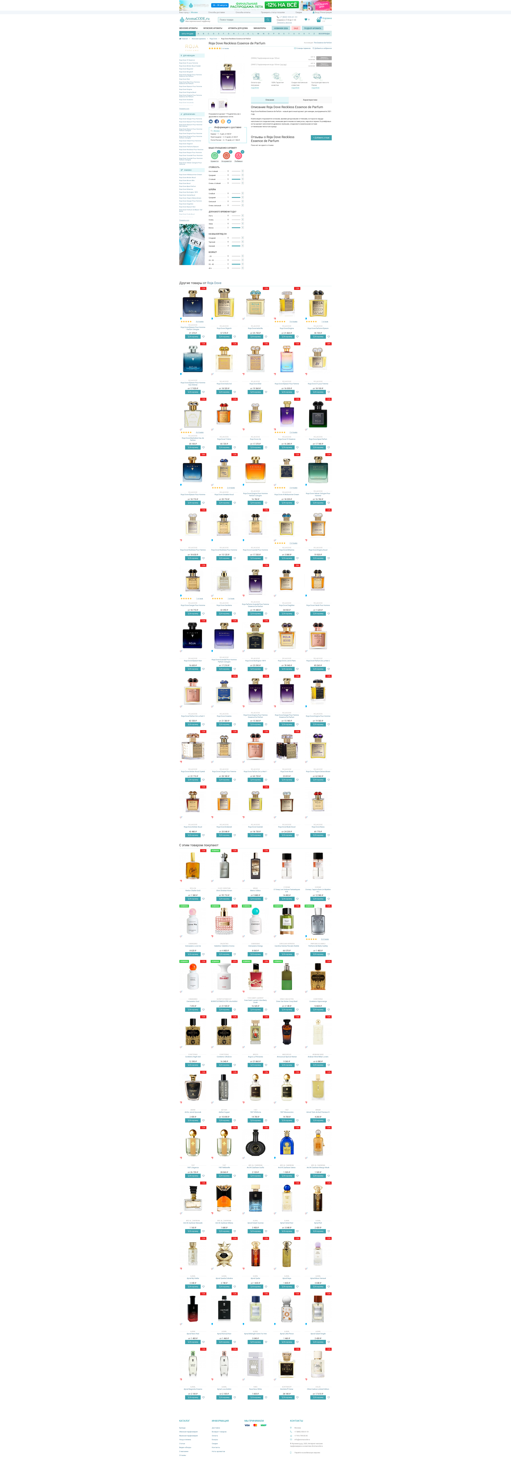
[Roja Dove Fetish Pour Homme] (318, 580)
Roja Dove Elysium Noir (187, 207)
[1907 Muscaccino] (286, 1087)
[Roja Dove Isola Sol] (224, 358)
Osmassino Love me (193, 946)
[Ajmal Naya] (286, 1253)
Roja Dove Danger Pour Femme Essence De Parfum (190, 75)
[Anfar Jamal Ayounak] (192, 1087)
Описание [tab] (269, 100)
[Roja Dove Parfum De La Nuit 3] (192, 691)
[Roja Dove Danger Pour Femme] (224, 747)
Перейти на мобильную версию (307, 1453)
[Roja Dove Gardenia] (224, 580)
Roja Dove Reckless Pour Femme (193, 550)
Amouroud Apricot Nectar (287, 1057)
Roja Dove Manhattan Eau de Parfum (193, 439)
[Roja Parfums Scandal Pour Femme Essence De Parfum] (255, 580)
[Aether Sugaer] (224, 1087)
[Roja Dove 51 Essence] (286, 414)
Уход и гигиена (185, 1440)
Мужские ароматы (212, 28)
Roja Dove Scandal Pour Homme (191, 155)
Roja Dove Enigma (185, 89)
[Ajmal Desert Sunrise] (255, 1198)
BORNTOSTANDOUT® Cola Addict (224, 1001)
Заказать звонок (284, 22)
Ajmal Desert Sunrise (255, 1223)
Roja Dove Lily (255, 439)
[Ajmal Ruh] (318, 1198)
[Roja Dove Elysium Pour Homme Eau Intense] (192, 358)
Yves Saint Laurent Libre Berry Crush (255, 1001)
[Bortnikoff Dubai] (286, 1364)
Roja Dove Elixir (184, 79)
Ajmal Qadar (255, 1278)
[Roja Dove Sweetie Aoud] (224, 469)
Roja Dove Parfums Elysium (189, 147)
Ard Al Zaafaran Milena (224, 1223)
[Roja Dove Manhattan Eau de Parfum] (192, 414)
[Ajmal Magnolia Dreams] (192, 1364)
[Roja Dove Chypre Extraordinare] (318, 746)
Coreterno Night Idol (193, 1057)
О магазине (183, 1451)
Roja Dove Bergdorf (186, 72)
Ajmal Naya (287, 1278)
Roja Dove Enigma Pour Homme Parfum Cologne (190, 137)
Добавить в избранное (323, 48)
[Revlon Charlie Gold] (192, 865)
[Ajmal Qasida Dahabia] (224, 1253)
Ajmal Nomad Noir (224, 1334)
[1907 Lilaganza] (192, 1142)
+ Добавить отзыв (321, 138)
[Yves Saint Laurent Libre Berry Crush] (255, 976)
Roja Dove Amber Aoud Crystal (190, 66)
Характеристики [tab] (310, 100)
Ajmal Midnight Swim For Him (255, 1334)
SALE (296, 28)
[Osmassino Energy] (255, 921)
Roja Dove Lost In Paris (287, 661)
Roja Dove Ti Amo (224, 439)
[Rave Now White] (255, 1364)
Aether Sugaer (224, 1112)
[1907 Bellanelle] (224, 1142)
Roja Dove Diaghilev (186, 204)
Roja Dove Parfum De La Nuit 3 (193, 716)
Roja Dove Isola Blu (255, 328)
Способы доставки (216, 12)
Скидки (299, 12)
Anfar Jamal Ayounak (193, 1112)
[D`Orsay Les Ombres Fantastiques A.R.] (286, 865)
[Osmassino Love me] (192, 921)
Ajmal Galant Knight (318, 1334)
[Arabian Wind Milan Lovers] (318, 1031)
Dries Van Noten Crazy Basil (286, 1001)
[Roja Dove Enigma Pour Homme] (318, 691)
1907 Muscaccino (287, 1112)
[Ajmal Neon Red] (192, 1308)
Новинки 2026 (281, 28)
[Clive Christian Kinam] (224, 865)
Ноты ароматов (218, 1451)
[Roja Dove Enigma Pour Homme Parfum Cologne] (255, 469)
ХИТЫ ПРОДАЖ (187, 34)
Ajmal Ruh (318, 1223)
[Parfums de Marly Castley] (318, 921)
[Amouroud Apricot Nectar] (286, 1031)
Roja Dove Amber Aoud (187, 177)
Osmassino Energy (255, 946)
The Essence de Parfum (323, 43)
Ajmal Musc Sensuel (318, 1278)
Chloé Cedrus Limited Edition (318, 1389)
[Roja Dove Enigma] (286, 303)
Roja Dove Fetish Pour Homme (190, 141)
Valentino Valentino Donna (224, 946)
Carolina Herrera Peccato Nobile (287, 946)
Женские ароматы (188, 28)
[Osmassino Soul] (192, 976)
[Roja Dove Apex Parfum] (318, 414)
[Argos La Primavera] (255, 1031)
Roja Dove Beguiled (186, 69)
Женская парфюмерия (188, 1432)
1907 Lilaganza (193, 1168)
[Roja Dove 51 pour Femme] (318, 359)
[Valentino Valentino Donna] (224, 921)
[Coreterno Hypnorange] (318, 976)
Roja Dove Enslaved (186, 100)
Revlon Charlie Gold (193, 891)
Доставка (216, 1428)
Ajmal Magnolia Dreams (193, 1389)
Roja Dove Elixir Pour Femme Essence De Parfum (189, 82)
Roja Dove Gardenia (224, 605)
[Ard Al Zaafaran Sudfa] (255, 1142)
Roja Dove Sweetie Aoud (224, 494)
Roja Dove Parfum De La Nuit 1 (255, 771)
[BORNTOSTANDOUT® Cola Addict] (224, 976)
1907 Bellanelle (224, 1168)
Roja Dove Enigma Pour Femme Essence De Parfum (190, 96)
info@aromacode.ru (302, 1440)
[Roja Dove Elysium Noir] (192, 635)
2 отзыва (225, 48)
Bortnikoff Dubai (286, 1389)
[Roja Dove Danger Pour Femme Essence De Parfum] (286, 691)
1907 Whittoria (255, 1112)
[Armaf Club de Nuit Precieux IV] (318, 1087)
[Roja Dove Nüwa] (318, 802)
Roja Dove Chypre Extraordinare (190, 198)
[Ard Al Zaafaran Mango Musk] (318, 1142)
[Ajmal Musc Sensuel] (318, 1253)
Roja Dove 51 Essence (187, 60)
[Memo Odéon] (255, 865)
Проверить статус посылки (273, 12)
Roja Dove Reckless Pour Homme (191, 149)
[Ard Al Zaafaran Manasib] (192, 1198)
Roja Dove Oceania (224, 716)
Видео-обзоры (185, 1447)
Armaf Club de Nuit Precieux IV (318, 1112)
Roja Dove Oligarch (186, 144)
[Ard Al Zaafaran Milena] (224, 1198)
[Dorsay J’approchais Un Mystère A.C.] (318, 865)
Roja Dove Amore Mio (187, 180)
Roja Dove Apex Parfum (187, 186)
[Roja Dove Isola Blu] (255, 303)
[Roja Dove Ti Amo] (224, 414)
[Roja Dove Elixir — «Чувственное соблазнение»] (255, 358)
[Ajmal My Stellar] (192, 1253)
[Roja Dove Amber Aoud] (192, 802)
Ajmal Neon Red (193, 1334)
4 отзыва (199, 322)
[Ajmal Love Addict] (224, 1364)
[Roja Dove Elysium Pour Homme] (192, 469)
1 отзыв (325, 322)
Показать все (184, 109)
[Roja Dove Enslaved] (224, 802)
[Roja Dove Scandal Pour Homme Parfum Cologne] (224, 635)
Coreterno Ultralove (224, 1057)
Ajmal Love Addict (224, 1389)
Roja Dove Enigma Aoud (187, 92)
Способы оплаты (243, 12)
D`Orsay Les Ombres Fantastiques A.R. (287, 890)
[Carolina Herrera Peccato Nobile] (286, 921)
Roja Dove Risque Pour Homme (190, 152)
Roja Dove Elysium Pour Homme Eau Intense (190, 125)
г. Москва (193, 12)
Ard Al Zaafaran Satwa (286, 1168)
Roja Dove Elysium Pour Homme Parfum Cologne (190, 129)
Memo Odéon (255, 891)
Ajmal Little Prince (287, 1334)
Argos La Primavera (255, 1057)
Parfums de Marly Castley (318, 946)
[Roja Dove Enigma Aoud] (318, 525)
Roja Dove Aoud (184, 183)
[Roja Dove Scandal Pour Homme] (255, 525)
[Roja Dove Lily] (255, 414)
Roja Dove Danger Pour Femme (190, 201)
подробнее (255, 88)
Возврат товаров (219, 1432)
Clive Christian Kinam (224, 891)
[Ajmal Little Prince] (286, 1308)
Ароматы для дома (238, 28)
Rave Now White (255, 1389)
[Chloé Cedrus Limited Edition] (318, 1364)
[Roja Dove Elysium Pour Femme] (286, 358)
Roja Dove (214, 283)
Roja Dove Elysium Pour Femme (190, 86)
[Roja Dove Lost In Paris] (286, 635)
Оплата (215, 1436)
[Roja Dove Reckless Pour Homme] (224, 525)
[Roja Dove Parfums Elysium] (318, 303)
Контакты (216, 1447)
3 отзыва (293, 322)
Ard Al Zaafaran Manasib (193, 1223)
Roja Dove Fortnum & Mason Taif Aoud (190, 210)
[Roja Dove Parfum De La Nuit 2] (318, 635)
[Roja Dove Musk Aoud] (286, 802)
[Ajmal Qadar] (255, 1253)
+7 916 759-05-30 (301, 1436)
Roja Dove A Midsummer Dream (190, 175)
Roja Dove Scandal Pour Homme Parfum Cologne (191, 159)
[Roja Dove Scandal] (255, 802)
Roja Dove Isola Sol (224, 384)
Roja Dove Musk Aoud (286, 827)
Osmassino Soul (193, 1001)
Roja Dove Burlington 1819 (188, 192)
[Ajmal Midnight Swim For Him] (255, 1308)
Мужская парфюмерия (188, 1436)
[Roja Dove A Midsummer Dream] (286, 470)
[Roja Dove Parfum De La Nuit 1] (255, 746)
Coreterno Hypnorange (318, 1001)
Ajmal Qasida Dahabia (224, 1278)
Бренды (182, 1428)
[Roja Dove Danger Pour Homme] (192, 580)
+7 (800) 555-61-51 (288, 17)
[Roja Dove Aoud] (286, 746)
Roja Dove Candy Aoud (187, 195)
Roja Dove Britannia (186, 189)
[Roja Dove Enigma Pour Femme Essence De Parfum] (255, 691)
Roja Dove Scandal (255, 827)
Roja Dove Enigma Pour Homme (190, 133)
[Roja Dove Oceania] (224, 691)
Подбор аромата (312, 28)
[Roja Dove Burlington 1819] (255, 635)
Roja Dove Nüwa (318, 827)
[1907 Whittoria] (255, 1087)
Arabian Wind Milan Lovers (318, 1057)
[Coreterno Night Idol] (192, 1031)
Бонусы (215, 1440)
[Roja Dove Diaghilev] (286, 580)
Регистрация (326, 12)
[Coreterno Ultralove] (224, 1031)
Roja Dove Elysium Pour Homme (190, 122)
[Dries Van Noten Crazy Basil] (286, 976)
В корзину (194, 337)
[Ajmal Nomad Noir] (224, 1308)
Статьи (182, 1444)
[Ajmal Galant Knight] (318, 1308)
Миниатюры (260, 28)
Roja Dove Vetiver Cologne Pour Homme (190, 163)
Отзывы (182, 1455)
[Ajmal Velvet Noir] (286, 1198)
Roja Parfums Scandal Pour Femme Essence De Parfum (255, 605)
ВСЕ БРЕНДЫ (324, 34)
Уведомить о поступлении (324, 58)
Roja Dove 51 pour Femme (188, 63)
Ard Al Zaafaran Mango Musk (318, 1168)
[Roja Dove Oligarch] (224, 303)
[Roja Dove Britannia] (286, 525)
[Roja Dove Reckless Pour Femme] (192, 525)
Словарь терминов (303, 48)
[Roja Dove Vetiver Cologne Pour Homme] (318, 469)
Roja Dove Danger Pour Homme (190, 119)
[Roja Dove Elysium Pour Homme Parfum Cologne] (192, 303)
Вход (317, 12)
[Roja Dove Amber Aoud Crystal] (192, 746)
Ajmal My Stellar (193, 1278)
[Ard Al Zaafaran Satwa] (286, 1142)
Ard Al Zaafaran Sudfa (255, 1168)
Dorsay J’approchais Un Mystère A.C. (318, 890)
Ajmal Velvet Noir (286, 1223)
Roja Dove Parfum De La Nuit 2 (318, 661)
